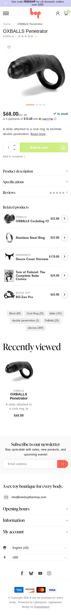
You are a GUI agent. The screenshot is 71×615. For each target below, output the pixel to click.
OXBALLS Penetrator (30, 24)
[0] (66, 13)
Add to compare (13, 156)
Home (6, 24)
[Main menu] (6, 13)
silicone (35, 328)
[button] (35, 119)
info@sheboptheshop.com (28, 497)
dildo (56, 313)
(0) (36, 36)
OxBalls (52, 320)
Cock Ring (35, 313)
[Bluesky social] (31, 573)
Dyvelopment (41, 606)
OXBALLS (8, 36)
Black (15, 313)
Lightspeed (39, 602)
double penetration (25, 320)
